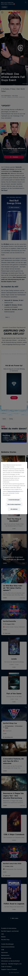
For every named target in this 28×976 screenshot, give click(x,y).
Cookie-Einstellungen (14, 499)
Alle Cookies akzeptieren (14, 504)
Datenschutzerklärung (13, 491)
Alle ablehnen (14, 509)
